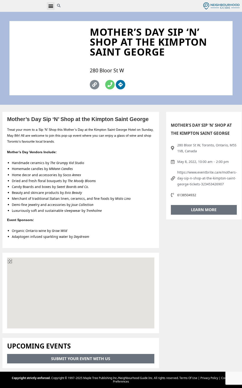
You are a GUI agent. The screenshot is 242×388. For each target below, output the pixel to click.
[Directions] (120, 84)
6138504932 (186, 195)
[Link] (94, 84)
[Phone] (110, 84)
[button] (51, 6)
